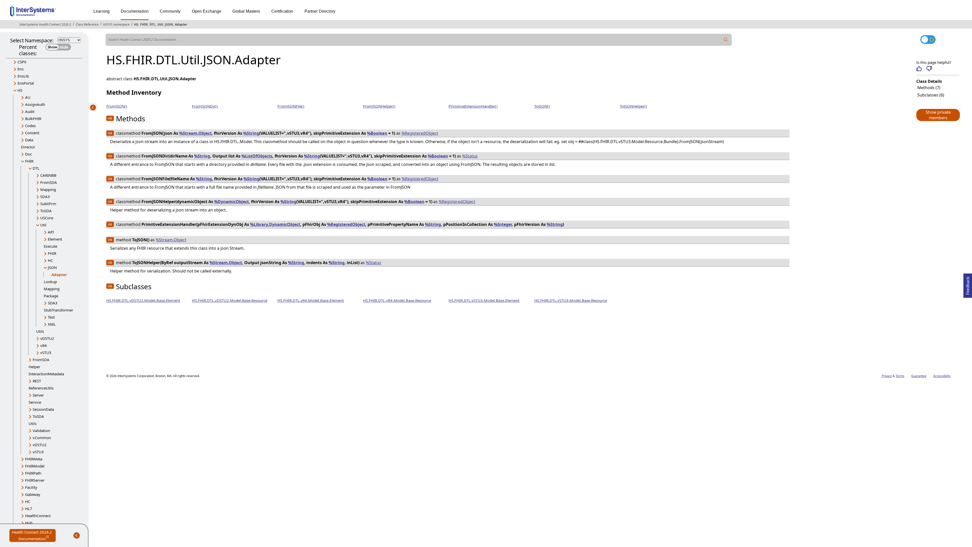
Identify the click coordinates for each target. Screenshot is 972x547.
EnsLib (23, 76)
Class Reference (87, 24)
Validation (41, 430)
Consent (32, 132)
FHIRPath (33, 473)
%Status (470, 156)
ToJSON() (542, 106)
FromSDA (48, 182)
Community (170, 11)
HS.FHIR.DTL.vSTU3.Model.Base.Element (484, 300)
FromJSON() (116, 106)
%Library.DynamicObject (275, 224)
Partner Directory (320, 11)
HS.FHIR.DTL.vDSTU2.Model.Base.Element (143, 300)
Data (29, 139)
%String (251, 133)
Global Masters (246, 11)
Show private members (938, 115)
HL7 (28, 508)
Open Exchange (206, 11)
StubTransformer (58, 309)
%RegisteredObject (419, 133)
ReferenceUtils (41, 387)
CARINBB (48, 175)
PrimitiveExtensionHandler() (473, 106)
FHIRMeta (33, 458)
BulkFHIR (33, 118)
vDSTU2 (47, 338)
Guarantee (918, 376)
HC (50, 260)
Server (38, 395)
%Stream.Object (195, 133)
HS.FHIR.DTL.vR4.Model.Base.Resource (397, 300)
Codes (30, 125)
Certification (282, 11)
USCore (46, 217)
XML (52, 324)
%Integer (503, 224)
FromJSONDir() (205, 106)
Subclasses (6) (930, 95)
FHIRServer (35, 480)
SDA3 (45, 196)
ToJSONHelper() (633, 106)
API (51, 232)
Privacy (887, 376)
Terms (900, 376)
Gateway (32, 494)
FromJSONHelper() (379, 106)
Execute (50, 246)
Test (51, 317)
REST (37, 380)
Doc (28, 154)
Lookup (50, 281)
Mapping (48, 189)
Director (28, 146)
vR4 (43, 345)
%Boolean (377, 133)
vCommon (42, 437)
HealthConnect (38, 515)
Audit (29, 111)
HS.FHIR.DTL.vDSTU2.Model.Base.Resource (229, 300)
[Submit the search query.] (726, 40)
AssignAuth (35, 104)
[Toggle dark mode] (928, 39)
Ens (20, 68)
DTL (152, 24)
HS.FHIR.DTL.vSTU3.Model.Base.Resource (570, 300)
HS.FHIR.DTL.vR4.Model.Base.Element (310, 300)
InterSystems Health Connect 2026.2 (45, 24)
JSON (169, 24)
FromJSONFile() (290, 106)
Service (35, 402)
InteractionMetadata (46, 373)
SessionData (43, 409)
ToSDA (46, 210)
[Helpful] (919, 68)
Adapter (181, 24)
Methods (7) (928, 87)
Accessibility (941, 376)
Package (51, 295)
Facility (31, 487)
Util (160, 24)
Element (55, 239)
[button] (937, 115)
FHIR (144, 24)
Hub (28, 522)
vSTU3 (45, 352)
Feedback (967, 284)
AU (27, 97)
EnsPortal (25, 83)
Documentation (135, 11)
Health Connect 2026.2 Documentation (34, 536)
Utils (40, 331)
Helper (34, 366)
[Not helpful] (929, 68)
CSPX (21, 61)
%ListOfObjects (256, 156)
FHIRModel (35, 465)
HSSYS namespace (116, 24)
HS (136, 24)
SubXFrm (48, 203)
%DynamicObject (231, 201)
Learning (101, 11)
